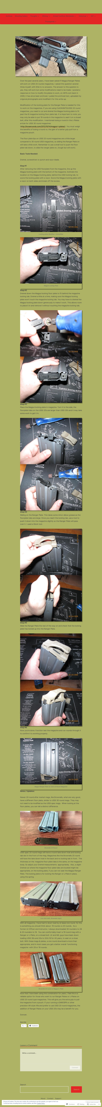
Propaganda (49, 21)
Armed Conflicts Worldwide (63, 16)
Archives (9, 16)
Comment (75, 1067)
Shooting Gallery (21, 16)
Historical (82, 16)
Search (23, 1085)
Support (58, 1098)
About (43, 1098)
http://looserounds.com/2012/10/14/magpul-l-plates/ (43, 126)
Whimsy (45, 16)
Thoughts (33, 16)
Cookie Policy (41, 1103)
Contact (50, 1098)
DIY (92, 16)
